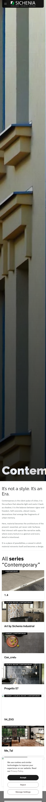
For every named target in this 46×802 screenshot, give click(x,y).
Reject (23, 784)
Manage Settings (23, 792)
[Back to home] (23, 3)
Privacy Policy (17, 771)
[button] (5, 3)
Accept (23, 777)
